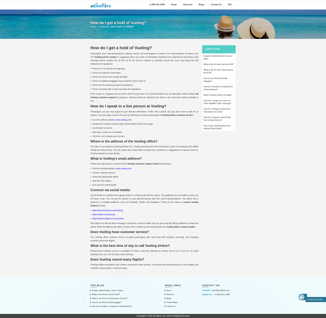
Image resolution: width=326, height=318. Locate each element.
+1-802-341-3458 (222, 294)
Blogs (201, 4)
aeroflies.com (159, 316)
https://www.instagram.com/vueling (108, 218)
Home (174, 4)
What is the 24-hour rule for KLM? (106, 294)
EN (229, 4)
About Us (187, 4)
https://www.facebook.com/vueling (107, 210)
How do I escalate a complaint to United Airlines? (112, 306)
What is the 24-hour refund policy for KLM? (109, 298)
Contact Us (216, 4)
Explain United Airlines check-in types (107, 290)
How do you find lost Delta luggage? (107, 302)
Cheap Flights (172, 302)
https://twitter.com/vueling (103, 214)
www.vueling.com (123, 120)
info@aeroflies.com (220, 290)
